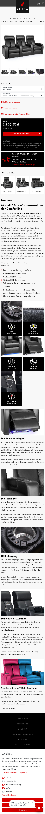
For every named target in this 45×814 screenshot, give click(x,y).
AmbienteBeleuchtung (11, 367)
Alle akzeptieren (22, 800)
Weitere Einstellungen (9, 795)
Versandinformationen (22, 734)
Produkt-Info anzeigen (10, 108)
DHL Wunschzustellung (13, 784)
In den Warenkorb (21, 133)
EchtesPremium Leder (33, 332)
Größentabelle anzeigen (11, 102)
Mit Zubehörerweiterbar (11, 402)
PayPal (8, 788)
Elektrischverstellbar (33, 367)
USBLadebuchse (11, 332)
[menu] (3, 3)
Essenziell (9, 778)
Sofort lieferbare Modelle (23, 164)
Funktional (9, 791)
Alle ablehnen (22, 810)
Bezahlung (22, 729)
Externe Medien (11, 781)
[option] (8, 185)
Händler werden (22, 745)
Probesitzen (22, 739)
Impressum (23, 772)
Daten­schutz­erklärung (10, 772)
